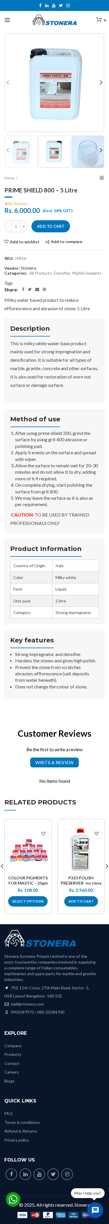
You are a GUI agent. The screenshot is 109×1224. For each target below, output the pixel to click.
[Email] (37, 289)
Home (9, 178)
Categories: (15, 273)
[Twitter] (29, 289)
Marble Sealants (86, 273)
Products (12, 1054)
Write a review (54, 762)
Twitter (61, 5)
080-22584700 (50, 1012)
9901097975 (22, 1012)
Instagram (68, 5)
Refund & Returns (20, 1131)
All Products (40, 273)
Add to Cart (50, 226)
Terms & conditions (22, 1122)
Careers (11, 1071)
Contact (11, 1063)
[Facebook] (23, 289)
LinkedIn (46, 5)
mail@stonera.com (27, 1003)
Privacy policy (16, 1139)
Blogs (9, 1080)
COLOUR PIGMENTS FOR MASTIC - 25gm (28, 880)
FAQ (8, 1113)
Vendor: (12, 268)
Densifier (62, 273)
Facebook (40, 5)
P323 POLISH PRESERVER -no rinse (81, 880)
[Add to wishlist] (43, 834)
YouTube (53, 5)
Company (13, 1045)
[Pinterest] (44, 289)
